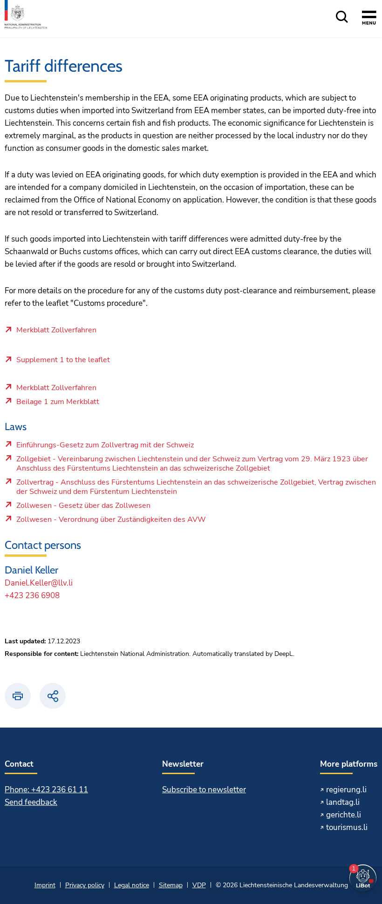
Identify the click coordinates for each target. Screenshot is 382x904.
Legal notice (131, 885)
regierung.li (346, 789)
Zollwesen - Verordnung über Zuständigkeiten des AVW (111, 522)
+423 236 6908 (32, 595)
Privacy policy (84, 885)
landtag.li (343, 802)
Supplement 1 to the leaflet (63, 360)
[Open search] (342, 17)
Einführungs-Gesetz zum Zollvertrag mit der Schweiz (105, 447)
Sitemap (171, 885)
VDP (199, 885)
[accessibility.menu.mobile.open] (369, 19)
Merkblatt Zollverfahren (56, 330)
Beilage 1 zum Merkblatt (82, 404)
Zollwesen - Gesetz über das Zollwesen (83, 508)
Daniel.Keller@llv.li (39, 583)
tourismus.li (347, 827)
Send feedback (31, 802)
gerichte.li (343, 815)
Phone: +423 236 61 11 (46, 789)
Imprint (44, 885)
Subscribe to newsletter (204, 789)
